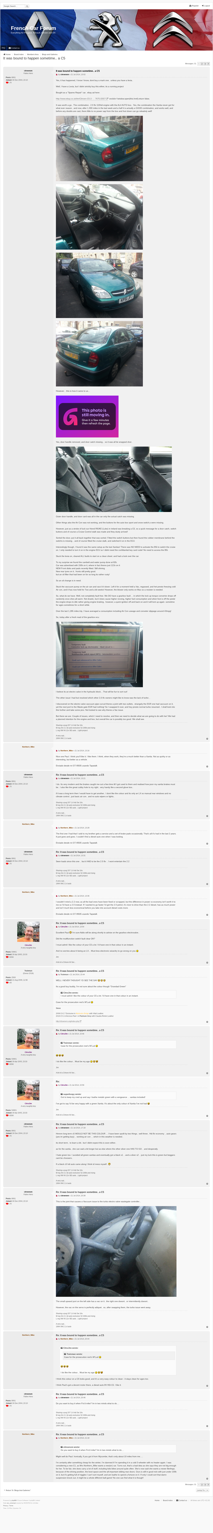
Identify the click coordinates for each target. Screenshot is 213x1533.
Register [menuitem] (195, 6)
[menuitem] (14, 48)
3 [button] (205, 63)
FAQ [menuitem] (3, 48)
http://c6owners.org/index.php (67, 1021)
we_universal (11, 1503)
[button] (208, 64)
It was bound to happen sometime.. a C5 (34, 58)
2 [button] (201, 63)
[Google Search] (27, 6)
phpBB (14, 1500)
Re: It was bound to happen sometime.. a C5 (80, 775)
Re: (58, 1081)
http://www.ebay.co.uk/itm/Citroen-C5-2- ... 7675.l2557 (80, 98)
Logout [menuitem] (207, 6)
